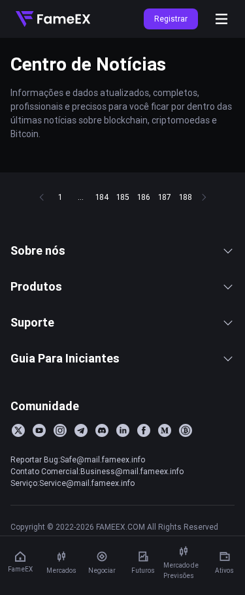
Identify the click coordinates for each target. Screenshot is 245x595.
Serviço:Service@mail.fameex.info (72, 483)
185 (122, 197)
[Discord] (102, 430)
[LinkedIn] (123, 430)
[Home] (53, 19)
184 (101, 197)
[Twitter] (18, 430)
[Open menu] (221, 19)
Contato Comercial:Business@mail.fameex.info (97, 471)
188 (185, 197)
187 (164, 197)
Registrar (171, 19)
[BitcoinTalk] (185, 430)
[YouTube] (39, 430)
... (81, 197)
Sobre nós (37, 250)
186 (143, 197)
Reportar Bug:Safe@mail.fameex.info (77, 459)
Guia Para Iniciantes (65, 358)
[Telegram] (81, 430)
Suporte (32, 322)
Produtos (36, 286)
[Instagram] (60, 430)
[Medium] (164, 430)
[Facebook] (144, 430)
